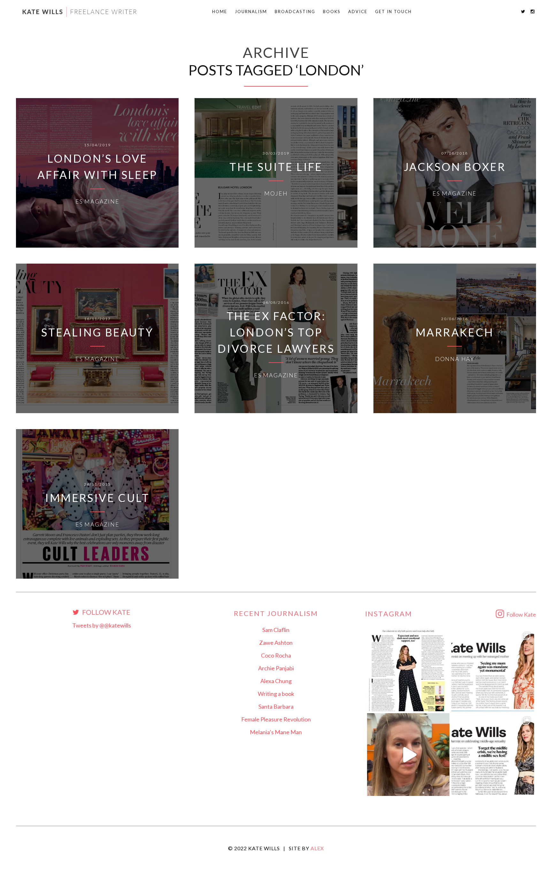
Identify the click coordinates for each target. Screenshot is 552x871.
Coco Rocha (276, 655)
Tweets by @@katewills (101, 625)
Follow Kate (105, 612)
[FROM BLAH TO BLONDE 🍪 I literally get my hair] (408, 754)
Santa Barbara (276, 706)
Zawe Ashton (276, 642)
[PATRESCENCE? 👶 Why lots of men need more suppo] (408, 669)
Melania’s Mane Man (276, 732)
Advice (357, 11)
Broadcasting (295, 11)
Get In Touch (393, 11)
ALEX (317, 848)
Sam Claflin (275, 629)
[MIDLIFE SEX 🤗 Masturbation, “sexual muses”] (492, 754)
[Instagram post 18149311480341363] (492, 669)
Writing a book (276, 693)
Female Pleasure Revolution (276, 719)
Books (332, 11)
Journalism (251, 11)
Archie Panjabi (276, 668)
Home (219, 11)
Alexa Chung (276, 680)
